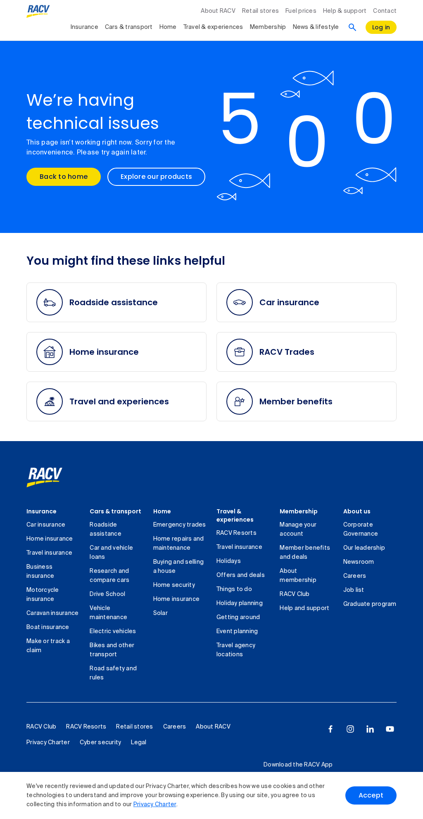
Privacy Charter (154, 804)
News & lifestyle (316, 27)
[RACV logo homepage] (38, 11)
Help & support (345, 11)
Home (168, 27)
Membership (268, 27)
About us (357, 511)
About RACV (218, 11)
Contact (385, 11)
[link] (53, 477)
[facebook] (330, 729)
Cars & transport (129, 27)
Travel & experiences (213, 27)
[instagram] (350, 729)
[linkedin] (370, 729)
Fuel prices (300, 11)
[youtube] (390, 729)
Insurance (84, 27)
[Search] (352, 27)
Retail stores (260, 11)
